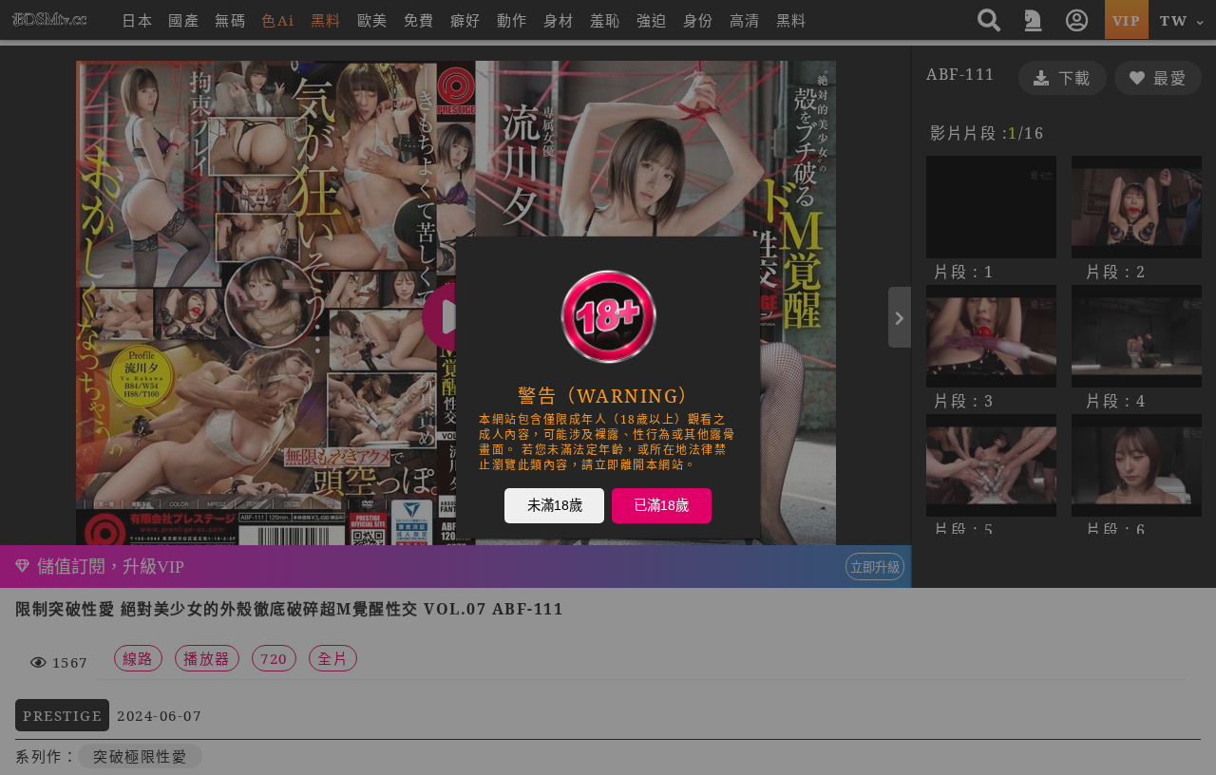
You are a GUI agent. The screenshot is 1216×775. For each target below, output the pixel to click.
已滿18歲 (661, 504)
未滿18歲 (554, 504)
